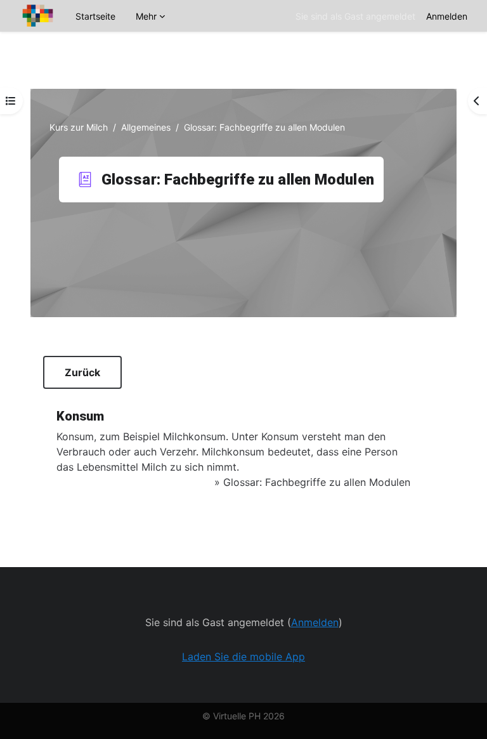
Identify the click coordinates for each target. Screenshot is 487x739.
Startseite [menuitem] (95, 16)
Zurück (82, 372)
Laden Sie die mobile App (243, 656)
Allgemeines (146, 127)
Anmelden (446, 16)
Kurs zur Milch (78, 127)
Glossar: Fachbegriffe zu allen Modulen (316, 482)
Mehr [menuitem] (146, 16)
